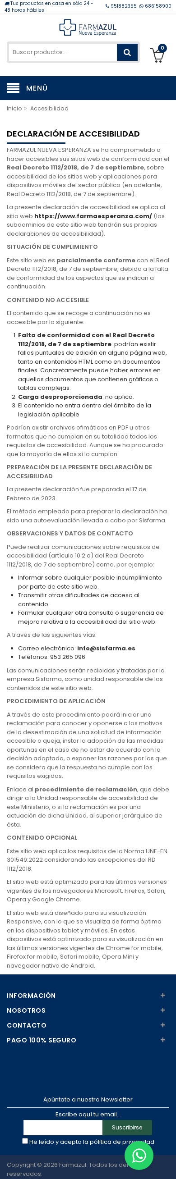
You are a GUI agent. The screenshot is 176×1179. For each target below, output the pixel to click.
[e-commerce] (88, 26)
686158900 (157, 6)
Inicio (14, 108)
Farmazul (72, 1165)
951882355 (123, 6)
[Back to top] (166, 1163)
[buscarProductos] (127, 52)
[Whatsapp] (139, 1155)
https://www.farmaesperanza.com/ (93, 216)
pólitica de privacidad (122, 1142)
